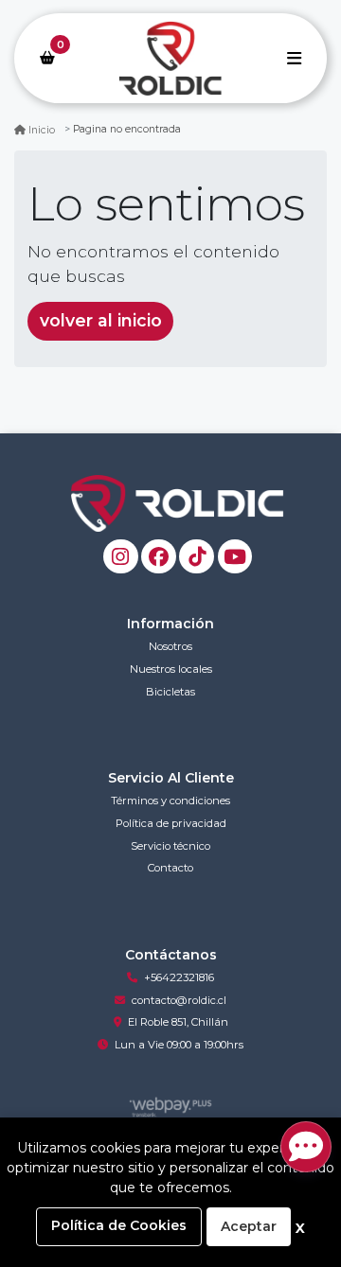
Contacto (170, 867)
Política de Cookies (119, 1225)
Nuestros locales (171, 669)
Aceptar (249, 1226)
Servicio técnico (170, 846)
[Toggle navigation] (294, 58)
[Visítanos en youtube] (235, 556)
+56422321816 (179, 977)
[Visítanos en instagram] (120, 556)
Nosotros (170, 646)
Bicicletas (170, 691)
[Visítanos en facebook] (158, 556)
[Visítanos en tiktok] (196, 556)
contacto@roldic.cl (179, 1000)
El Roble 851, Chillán (178, 1022)
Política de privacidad (171, 823)
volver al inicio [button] (101, 320)
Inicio (41, 130)
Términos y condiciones (170, 800)
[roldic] (170, 58)
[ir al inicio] (177, 503)
